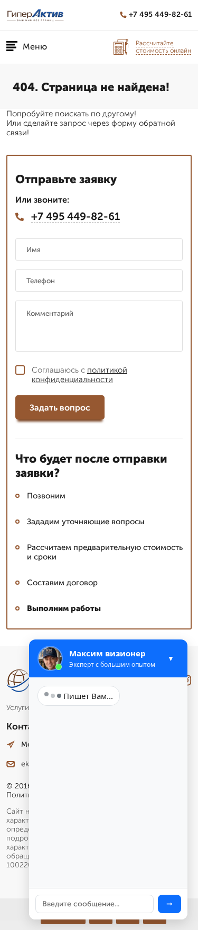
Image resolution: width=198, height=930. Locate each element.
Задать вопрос (60, 408)
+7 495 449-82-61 (160, 14)
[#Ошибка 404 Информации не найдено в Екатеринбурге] (35, 15)
